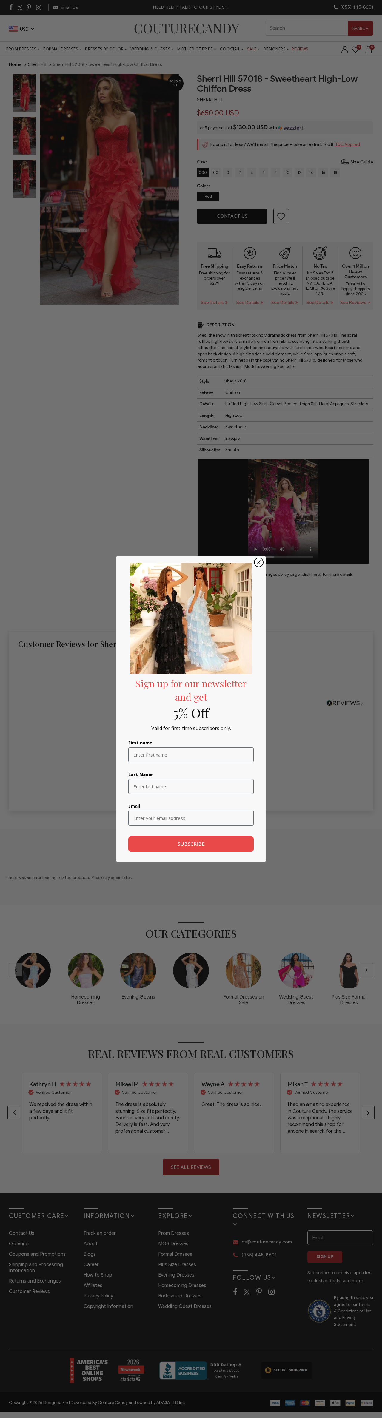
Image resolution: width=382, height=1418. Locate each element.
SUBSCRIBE (191, 843)
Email (134, 806)
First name (140, 743)
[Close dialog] (258, 562)
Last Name (140, 774)
